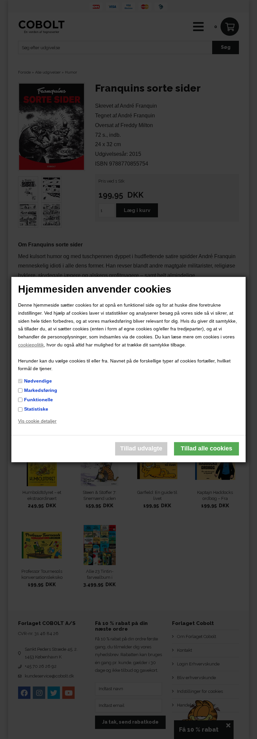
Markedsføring (40, 390)
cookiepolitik (31, 344)
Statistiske (36, 409)
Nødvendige (38, 381)
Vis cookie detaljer (37, 421)
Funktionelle (38, 399)
